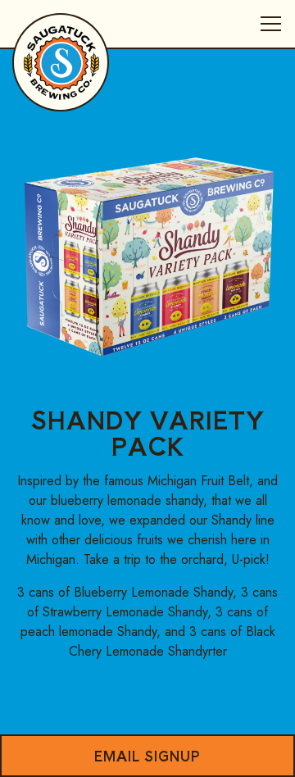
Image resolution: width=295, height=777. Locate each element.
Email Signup (147, 756)
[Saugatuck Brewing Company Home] (61, 61)
